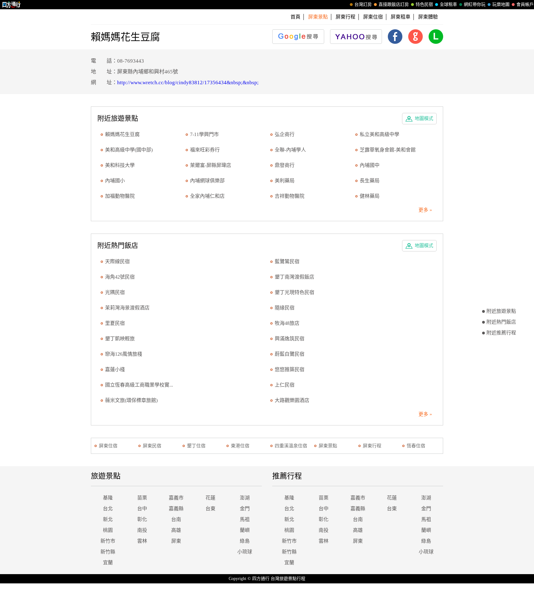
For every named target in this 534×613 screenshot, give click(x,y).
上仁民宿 (285, 384)
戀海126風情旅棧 (123, 354)
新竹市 (107, 541)
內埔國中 (369, 165)
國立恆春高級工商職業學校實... (139, 384)
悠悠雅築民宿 (289, 369)
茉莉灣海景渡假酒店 (127, 307)
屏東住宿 (373, 16)
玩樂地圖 (501, 4)
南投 (142, 530)
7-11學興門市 (204, 134)
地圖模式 (424, 118)
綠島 (245, 541)
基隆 (108, 497)
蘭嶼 (245, 530)
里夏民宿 (115, 323)
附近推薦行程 (501, 332)
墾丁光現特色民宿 (294, 292)
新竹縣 (107, 551)
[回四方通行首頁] (11, 4)
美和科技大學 (120, 165)
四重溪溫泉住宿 (291, 445)
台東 (210, 508)
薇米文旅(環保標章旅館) (131, 400)
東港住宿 (240, 445)
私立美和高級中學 (379, 134)
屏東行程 (345, 16)
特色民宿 (424, 4)
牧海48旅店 (287, 323)
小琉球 (244, 551)
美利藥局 (285, 180)
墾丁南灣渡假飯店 (294, 277)
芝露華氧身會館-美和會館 (388, 149)
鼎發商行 (285, 165)
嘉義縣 (176, 508)
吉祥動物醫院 (289, 196)
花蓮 (210, 497)
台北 (108, 508)
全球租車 (448, 4)
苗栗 (142, 497)
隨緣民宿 (285, 307)
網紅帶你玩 (474, 4)
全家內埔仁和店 (207, 196)
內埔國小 (115, 180)
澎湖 (245, 497)
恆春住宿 (416, 445)
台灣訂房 (363, 4)
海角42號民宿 (120, 277)
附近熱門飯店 (501, 322)
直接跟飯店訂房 (394, 4)
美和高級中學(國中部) (129, 149)
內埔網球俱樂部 (207, 180)
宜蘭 (108, 562)
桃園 (108, 530)
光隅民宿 (115, 292)
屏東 (176, 541)
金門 (245, 508)
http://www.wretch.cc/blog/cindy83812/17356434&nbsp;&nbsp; (188, 82)
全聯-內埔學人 (290, 149)
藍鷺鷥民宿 (287, 261)
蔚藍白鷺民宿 (289, 354)
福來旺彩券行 (205, 149)
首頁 (295, 16)
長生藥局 (369, 180)
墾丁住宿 (196, 445)
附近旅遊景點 (501, 311)
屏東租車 (400, 16)
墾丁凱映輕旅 (120, 338)
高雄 (176, 530)
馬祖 (245, 519)
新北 (108, 519)
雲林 (142, 541)
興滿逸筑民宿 (289, 338)
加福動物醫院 (120, 196)
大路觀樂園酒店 (292, 400)
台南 (176, 519)
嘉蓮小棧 (115, 369)
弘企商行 (285, 134)
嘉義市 (176, 497)
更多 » (425, 210)
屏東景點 (328, 445)
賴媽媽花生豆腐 (122, 134)
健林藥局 (369, 196)
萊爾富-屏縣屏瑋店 (210, 165)
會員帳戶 (525, 4)
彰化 (142, 519)
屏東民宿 (152, 445)
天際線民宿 (117, 261)
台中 (142, 508)
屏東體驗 (428, 16)
